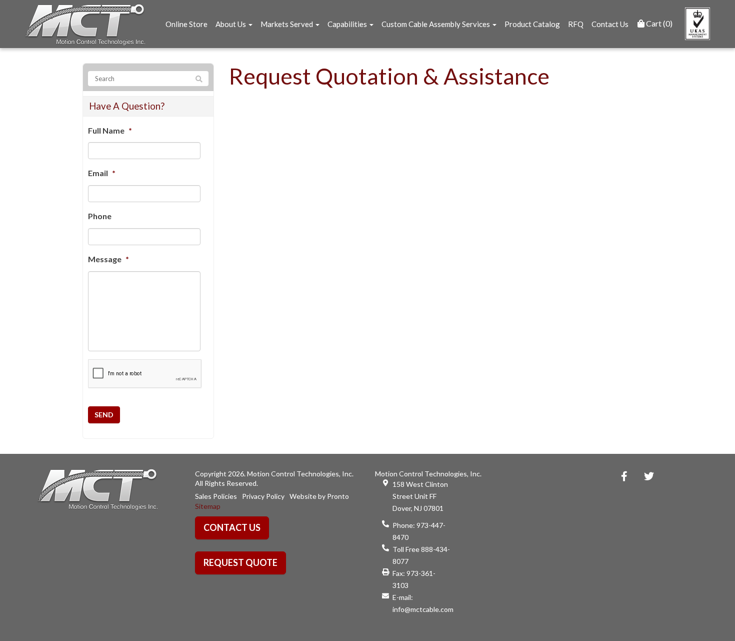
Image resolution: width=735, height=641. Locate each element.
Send (104, 414)
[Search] (199, 79)
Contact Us (610, 24)
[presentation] (145, 374)
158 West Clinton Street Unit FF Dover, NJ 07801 (420, 496)
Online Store (187, 24)
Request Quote (241, 562)
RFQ (576, 24)
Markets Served (287, 24)
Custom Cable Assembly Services (437, 24)
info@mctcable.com (423, 609)
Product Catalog (532, 24)
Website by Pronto (319, 496)
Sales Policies (216, 496)
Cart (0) (658, 23)
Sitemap (207, 506)
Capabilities (348, 24)
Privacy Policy (263, 496)
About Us (232, 24)
